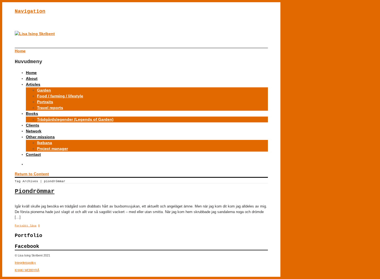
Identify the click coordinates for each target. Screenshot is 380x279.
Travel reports (50, 107)
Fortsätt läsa (25, 225)
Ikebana (44, 142)
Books (32, 113)
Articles (33, 84)
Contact (33, 154)
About (32, 78)
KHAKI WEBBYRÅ (27, 270)
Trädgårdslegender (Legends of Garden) (75, 119)
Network (33, 131)
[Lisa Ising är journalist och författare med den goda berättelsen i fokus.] (35, 33)
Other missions (40, 137)
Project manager (52, 148)
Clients (32, 125)
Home (31, 72)
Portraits (45, 102)
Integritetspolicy (25, 262)
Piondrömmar (35, 191)
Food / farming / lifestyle (60, 96)
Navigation (30, 11)
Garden (44, 90)
